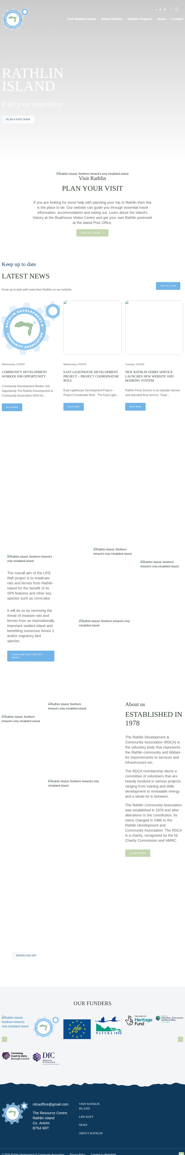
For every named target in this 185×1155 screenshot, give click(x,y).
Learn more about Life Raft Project (27, 656)
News (162, 19)
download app (26, 955)
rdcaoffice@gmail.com (50, 1104)
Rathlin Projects (140, 19)
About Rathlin (111, 19)
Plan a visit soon (18, 119)
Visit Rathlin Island (81, 19)
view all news (168, 286)
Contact (177, 19)
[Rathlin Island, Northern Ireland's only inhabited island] (15, 18)
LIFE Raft (86, 1116)
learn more (14, 495)
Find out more (91, 233)
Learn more (138, 853)
